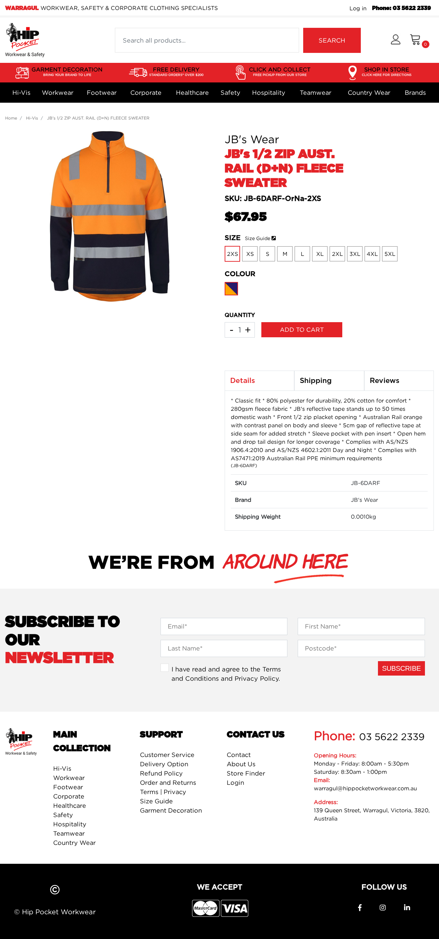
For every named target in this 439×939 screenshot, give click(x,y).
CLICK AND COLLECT (279, 71)
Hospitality (268, 92)
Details (242, 380)
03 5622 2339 (392, 737)
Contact (239, 754)
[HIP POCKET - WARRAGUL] (25, 39)
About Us (241, 764)
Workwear (57, 92)
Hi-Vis (21, 92)
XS (250, 254)
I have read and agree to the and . (226, 674)
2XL (337, 254)
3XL (354, 254)
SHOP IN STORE (387, 71)
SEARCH (332, 40)
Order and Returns (168, 782)
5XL (389, 254)
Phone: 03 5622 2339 (401, 8)
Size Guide (257, 238)
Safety (230, 92)
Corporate (146, 92)
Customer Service (167, 754)
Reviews (385, 380)
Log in (358, 8)
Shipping (316, 380)
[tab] (259, 381)
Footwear (102, 92)
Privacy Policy (256, 678)
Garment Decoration (171, 810)
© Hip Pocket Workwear (55, 911)
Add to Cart (302, 329)
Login (235, 782)
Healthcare (192, 92)
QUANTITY (240, 315)
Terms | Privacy (163, 792)
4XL (372, 254)
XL (320, 254)
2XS (232, 254)
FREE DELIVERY (176, 71)
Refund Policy (161, 773)
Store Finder (246, 773)
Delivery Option (164, 764)
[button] (395, 40)
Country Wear (369, 92)
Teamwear (315, 92)
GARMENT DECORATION (67, 71)
